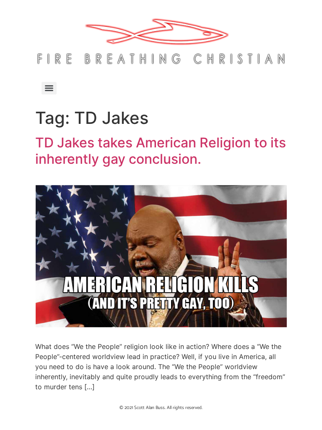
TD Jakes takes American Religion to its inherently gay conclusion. (160, 150)
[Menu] (49, 88)
